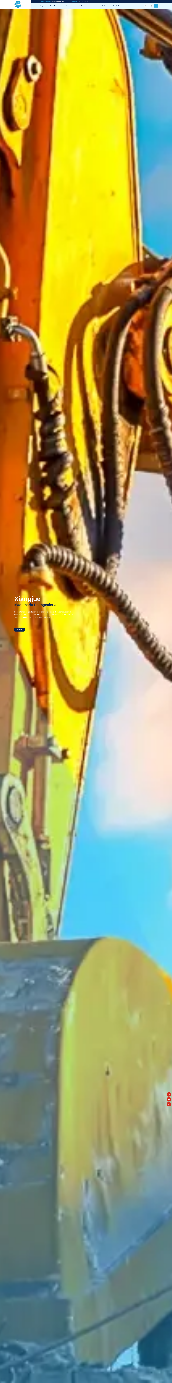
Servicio (94, 6)
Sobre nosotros (55, 6)
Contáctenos (117, 6)
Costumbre (82, 6)
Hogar (42, 6)
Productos (69, 6)
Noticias (105, 6)
